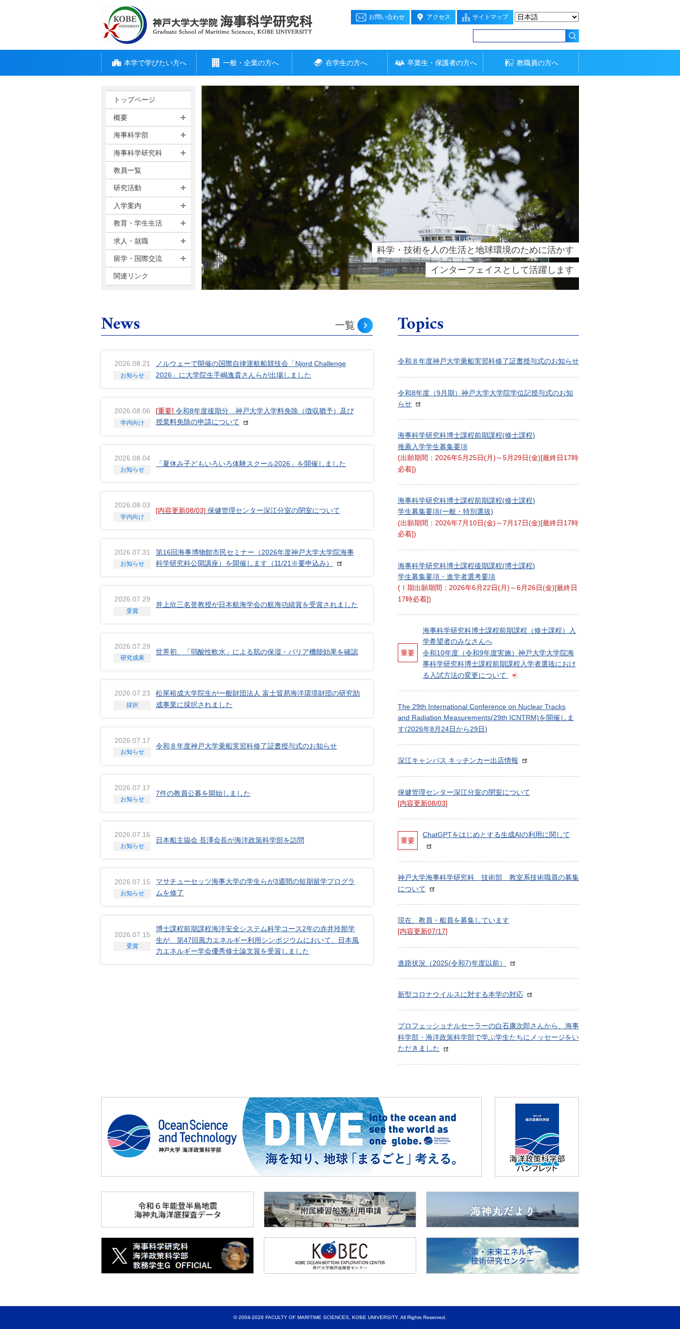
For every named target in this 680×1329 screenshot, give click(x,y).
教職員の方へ (538, 63)
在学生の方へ (346, 63)
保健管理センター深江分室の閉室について (248, 510)
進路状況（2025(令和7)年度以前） (452, 963)
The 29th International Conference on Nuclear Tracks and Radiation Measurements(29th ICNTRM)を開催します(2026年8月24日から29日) (486, 718)
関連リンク (130, 276)
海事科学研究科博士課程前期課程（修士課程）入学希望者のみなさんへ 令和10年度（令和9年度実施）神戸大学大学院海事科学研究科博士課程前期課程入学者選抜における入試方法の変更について (499, 652)
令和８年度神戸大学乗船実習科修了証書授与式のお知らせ (246, 746)
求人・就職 (130, 241)
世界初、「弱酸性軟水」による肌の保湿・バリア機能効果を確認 (257, 652)
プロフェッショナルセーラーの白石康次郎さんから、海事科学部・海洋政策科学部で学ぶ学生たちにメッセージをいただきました (488, 1037)
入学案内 (127, 206)
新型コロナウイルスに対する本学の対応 (460, 994)
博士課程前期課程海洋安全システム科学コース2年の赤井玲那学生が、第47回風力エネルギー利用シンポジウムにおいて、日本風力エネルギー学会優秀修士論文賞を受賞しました (257, 940)
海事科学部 (130, 135)
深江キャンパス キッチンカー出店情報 (458, 760)
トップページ (134, 100)
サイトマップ (490, 16)
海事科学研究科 (137, 153)
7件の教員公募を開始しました (203, 793)
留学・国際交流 (137, 258)
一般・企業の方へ (251, 63)
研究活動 (127, 188)
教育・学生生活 (137, 223)
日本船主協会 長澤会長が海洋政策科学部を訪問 (230, 840)
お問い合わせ (387, 16)
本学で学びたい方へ (155, 63)
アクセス (439, 16)
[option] (390, 188)
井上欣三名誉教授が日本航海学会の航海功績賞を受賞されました (257, 604)
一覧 (345, 325)
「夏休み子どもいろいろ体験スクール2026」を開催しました (251, 464)
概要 (120, 117)
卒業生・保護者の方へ (442, 63)
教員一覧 (127, 170)
